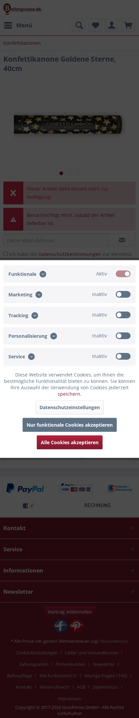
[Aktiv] (123, 273)
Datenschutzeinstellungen (69, 407)
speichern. (70, 394)
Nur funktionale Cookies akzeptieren (70, 425)
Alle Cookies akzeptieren (70, 442)
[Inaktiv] (123, 294)
